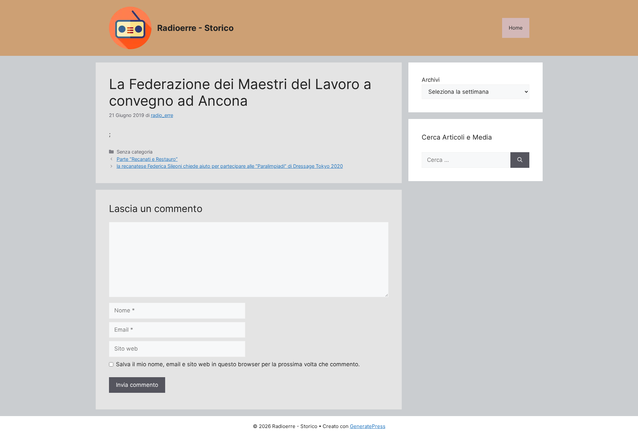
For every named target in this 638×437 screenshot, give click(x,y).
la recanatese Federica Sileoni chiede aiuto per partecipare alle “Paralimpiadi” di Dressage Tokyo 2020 (230, 166)
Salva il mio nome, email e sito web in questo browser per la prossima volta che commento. (238, 364)
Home (516, 28)
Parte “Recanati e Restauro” (147, 159)
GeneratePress (367, 426)
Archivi (431, 79)
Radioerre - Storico (195, 28)
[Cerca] (519, 160)
